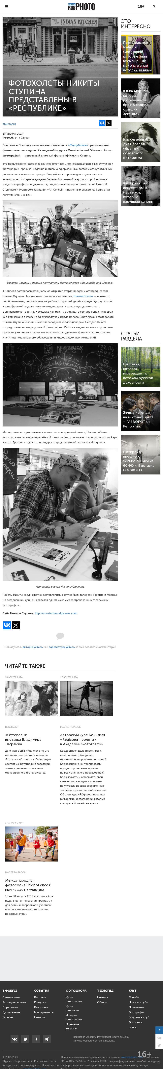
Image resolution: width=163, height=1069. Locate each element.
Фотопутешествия (14, 1002)
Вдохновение (11, 1012)
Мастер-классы (70, 727)
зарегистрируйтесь (62, 647)
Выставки (11, 727)
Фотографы (136, 1012)
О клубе (134, 997)
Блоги (132, 1027)
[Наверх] (158, 1056)
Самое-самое (11, 997)
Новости (39, 1017)
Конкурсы (40, 1002)
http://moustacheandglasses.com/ (56, 613)
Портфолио (10, 1007)
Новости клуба (138, 1002)
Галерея (8, 1017)
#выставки (9, 123)
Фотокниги (135, 1022)
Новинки (102, 997)
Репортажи (41, 1007)
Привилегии (136, 1007)
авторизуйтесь (33, 647)
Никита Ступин (83, 296)
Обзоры (102, 1002)
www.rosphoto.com (87, 1040)
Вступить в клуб (139, 1017)
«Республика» (78, 145)
